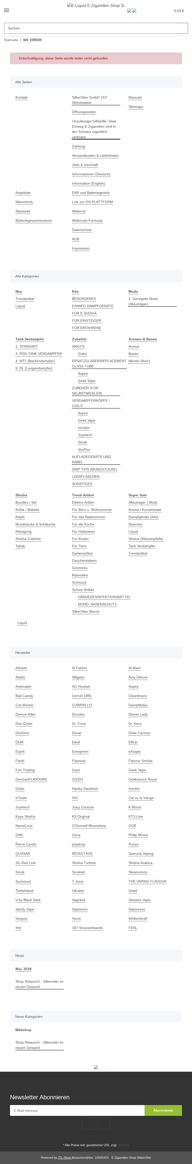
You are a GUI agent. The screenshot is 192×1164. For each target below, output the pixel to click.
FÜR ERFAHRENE (86, 328)
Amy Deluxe (138, 677)
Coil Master (25, 705)
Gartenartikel (82, 553)
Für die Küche (83, 524)
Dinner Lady (138, 714)
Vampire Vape (139, 900)
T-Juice (78, 881)
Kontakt (22, 97)
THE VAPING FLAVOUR (147, 881)
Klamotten (80, 575)
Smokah (78, 872)
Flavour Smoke (140, 761)
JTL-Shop (65, 1157)
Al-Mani (134, 668)
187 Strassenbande (87, 928)
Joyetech (85, 435)
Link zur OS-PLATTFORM (92, 202)
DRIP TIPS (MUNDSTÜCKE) (94, 469)
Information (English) (88, 183)
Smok (82, 442)
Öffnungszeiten (84, 112)
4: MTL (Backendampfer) (35, 361)
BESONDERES (84, 299)
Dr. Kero (135, 724)
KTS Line (135, 816)
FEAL (132, 928)
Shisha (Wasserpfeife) (145, 539)
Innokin (84, 428)
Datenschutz (82, 230)
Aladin (20, 677)
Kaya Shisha (25, 816)
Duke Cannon (139, 733)
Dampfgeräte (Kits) (143, 517)
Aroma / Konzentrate (144, 510)
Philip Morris (138, 835)
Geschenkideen (84, 561)
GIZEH (77, 779)
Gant (76, 770)
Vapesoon (80, 909)
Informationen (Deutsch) (91, 174)
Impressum (81, 248)
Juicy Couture (83, 807)
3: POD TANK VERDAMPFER (39, 354)
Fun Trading (25, 770)
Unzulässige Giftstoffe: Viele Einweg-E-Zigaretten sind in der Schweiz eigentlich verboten (94, 129)
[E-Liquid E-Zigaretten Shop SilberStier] (96, 6)
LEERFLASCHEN (86, 477)
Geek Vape (87, 381)
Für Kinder (80, 539)
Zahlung (78, 146)
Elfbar (133, 742)
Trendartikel (25, 299)
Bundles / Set (26, 502)
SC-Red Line (26, 863)
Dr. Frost (79, 724)
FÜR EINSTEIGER (86, 321)
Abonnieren (163, 1110)
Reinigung (24, 531)
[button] (146, 10)
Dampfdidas (138, 705)
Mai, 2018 (24, 969)
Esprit (20, 751)
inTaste (21, 798)
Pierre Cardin (26, 844)
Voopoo (22, 918)
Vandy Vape (25, 909)
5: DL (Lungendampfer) (34, 368)
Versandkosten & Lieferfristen (95, 155)
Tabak (20, 546)
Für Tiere (79, 546)
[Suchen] (183, 28)
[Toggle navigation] (6, 10)
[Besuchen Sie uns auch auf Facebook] (89, 1123)
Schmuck (79, 582)
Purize (133, 844)
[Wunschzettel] (156, 10)
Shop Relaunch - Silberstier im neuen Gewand (40, 984)
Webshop (23, 1030)
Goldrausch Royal (142, 779)
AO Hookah (81, 686)
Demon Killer (26, 714)
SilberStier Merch (85, 611)
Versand (123, 1145)
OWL (20, 835)
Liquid (20, 306)
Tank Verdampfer (142, 546)
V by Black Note (28, 900)
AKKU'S (78, 346)
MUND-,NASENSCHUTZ (97, 604)
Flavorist (79, 761)
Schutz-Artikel (83, 590)
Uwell (132, 891)
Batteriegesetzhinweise (34, 220)
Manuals (135, 97)
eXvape (134, 751)
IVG (75, 798)
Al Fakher (79, 668)
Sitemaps (135, 107)
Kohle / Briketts (27, 510)
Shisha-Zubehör (28, 539)
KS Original (81, 816)
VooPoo (84, 449)
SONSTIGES (82, 484)
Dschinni (22, 733)
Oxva (76, 835)
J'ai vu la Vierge (141, 798)
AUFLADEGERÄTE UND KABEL (91, 459)
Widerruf (79, 211)
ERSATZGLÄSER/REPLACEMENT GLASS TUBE (99, 363)
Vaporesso (136, 909)
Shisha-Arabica (140, 863)
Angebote (23, 193)
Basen (133, 354)
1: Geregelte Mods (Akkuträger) (143, 301)
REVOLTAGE (82, 853)
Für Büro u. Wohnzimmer (92, 510)
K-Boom (134, 807)
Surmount (23, 881)
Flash (20, 761)
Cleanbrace (137, 696)
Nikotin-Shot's (139, 361)
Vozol (76, 918)
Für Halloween (83, 531)
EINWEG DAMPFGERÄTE (93, 306)
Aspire (83, 373)
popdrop (78, 844)
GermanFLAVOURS (31, 779)
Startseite (23, 211)
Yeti (18, 928)
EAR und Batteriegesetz (91, 193)
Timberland (24, 891)
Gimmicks (80, 568)
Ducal (76, 733)
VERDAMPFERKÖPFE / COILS (91, 403)
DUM (20, 742)
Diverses (135, 524)
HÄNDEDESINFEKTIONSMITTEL (104, 597)
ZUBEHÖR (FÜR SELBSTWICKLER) (87, 390)
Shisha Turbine (84, 863)
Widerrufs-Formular (87, 220)
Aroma (133, 346)
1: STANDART (27, 346)
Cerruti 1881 (82, 696)
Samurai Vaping (141, 853)
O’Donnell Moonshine (89, 826)
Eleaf (76, 742)
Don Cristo (24, 724)
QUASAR (23, 853)
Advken (21, 668)
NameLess (24, 826)
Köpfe (20, 517)
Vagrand (78, 900)
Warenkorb (24, 202)
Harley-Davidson (85, 789)
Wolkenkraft (137, 918)
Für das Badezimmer (88, 517)
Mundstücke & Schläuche (36, 524)
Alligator (78, 677)
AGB (75, 239)
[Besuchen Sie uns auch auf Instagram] (104, 1123)
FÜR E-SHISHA (84, 313)
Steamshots (137, 872)
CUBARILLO (82, 705)
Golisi (82, 354)
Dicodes (78, 714)
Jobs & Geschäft (85, 165)
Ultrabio (78, 891)
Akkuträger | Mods (143, 502)
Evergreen (80, 751)
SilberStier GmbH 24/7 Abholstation (90, 100)
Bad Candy (24, 696)
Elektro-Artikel (83, 502)
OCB (132, 826)
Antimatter (24, 686)
